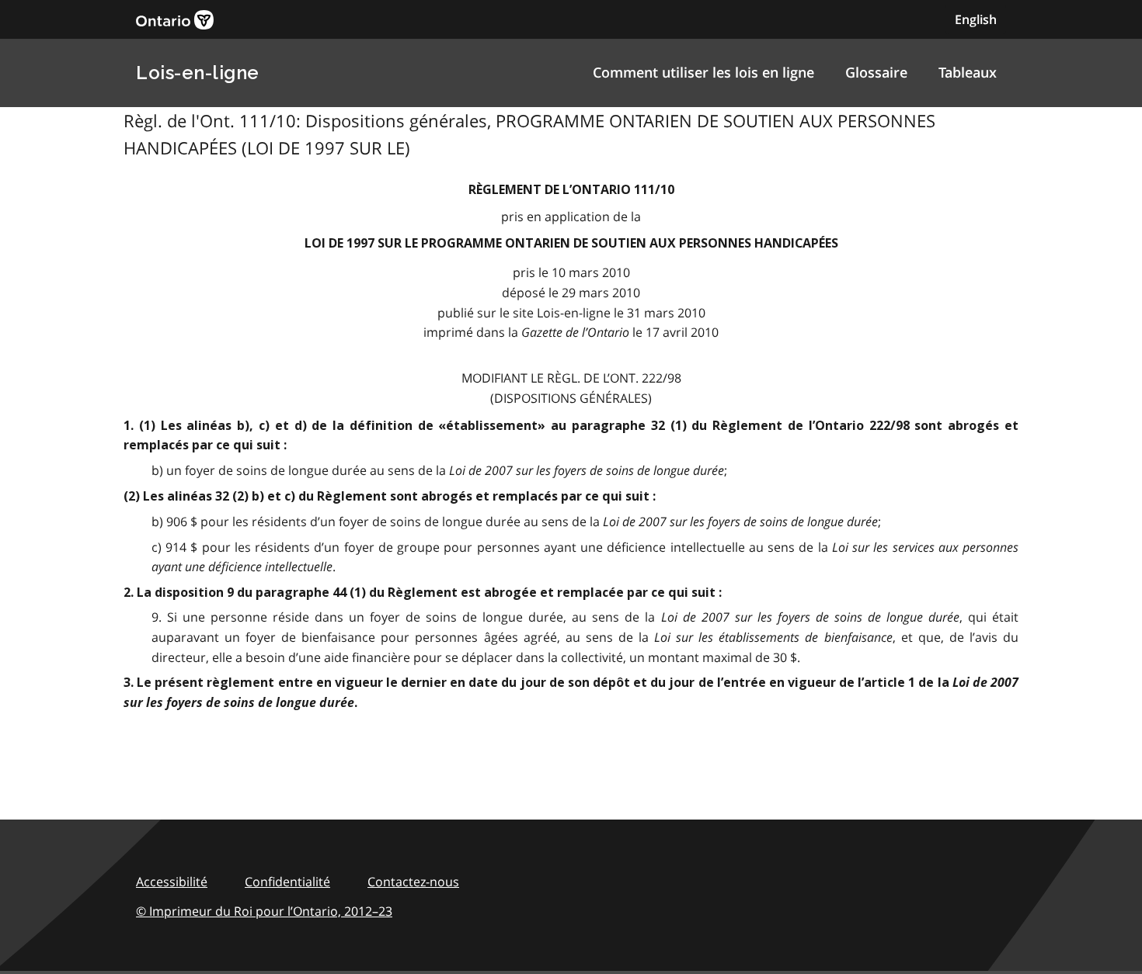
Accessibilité (171, 881)
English (976, 19)
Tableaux (967, 72)
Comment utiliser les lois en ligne (703, 72)
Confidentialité (287, 881)
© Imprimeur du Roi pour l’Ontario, (264, 911)
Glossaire (876, 72)
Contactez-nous (413, 881)
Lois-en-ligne (197, 72)
